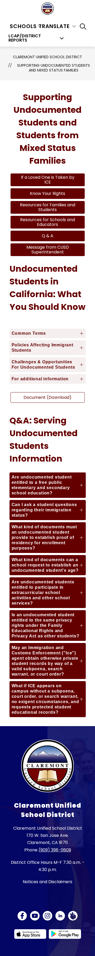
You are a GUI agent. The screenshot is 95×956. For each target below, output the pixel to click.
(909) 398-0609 (55, 850)
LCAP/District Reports (24, 38)
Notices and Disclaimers (47, 882)
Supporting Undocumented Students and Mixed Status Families (53, 68)
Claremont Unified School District (47, 57)
